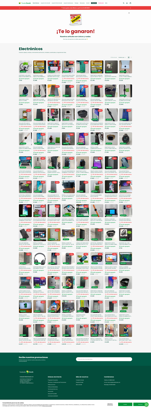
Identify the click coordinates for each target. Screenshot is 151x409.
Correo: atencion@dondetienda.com (112, 382)
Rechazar (140, 404)
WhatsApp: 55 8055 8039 (109, 384)
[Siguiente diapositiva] (130, 8)
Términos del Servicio (53, 389)
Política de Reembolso (53, 386)
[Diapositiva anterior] (19, 8)
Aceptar (125, 404)
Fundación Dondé (80, 380)
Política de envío (51, 384)
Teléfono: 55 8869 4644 (109, 380)
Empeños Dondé (79, 382)
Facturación (50, 391)
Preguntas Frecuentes (53, 380)
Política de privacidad (47, 405)
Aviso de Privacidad (52, 393)
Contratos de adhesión (53, 396)
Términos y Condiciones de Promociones (57, 382)
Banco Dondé (79, 384)
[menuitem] (36, 3)
